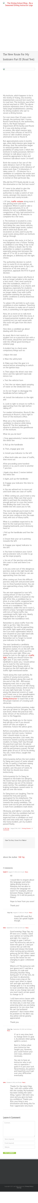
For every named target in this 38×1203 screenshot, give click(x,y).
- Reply (26, 872)
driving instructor (10, 698)
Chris (4, 927)
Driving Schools (26, 828)
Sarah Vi (5, 872)
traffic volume (17, 201)
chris (4, 1082)
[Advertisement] (19, 31)
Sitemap (19, 1187)
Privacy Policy (29, 1186)
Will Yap (7, 828)
